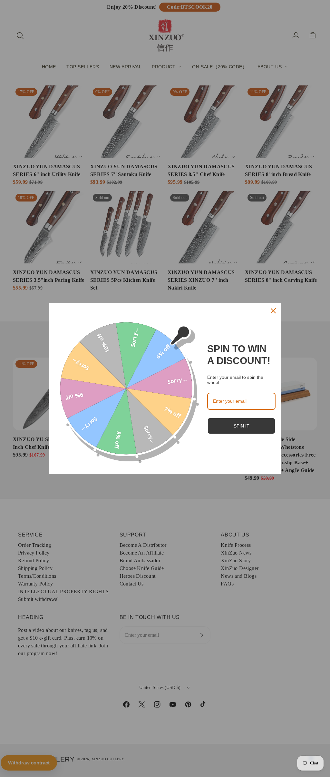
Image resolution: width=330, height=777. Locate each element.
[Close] (273, 311)
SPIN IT (241, 425)
